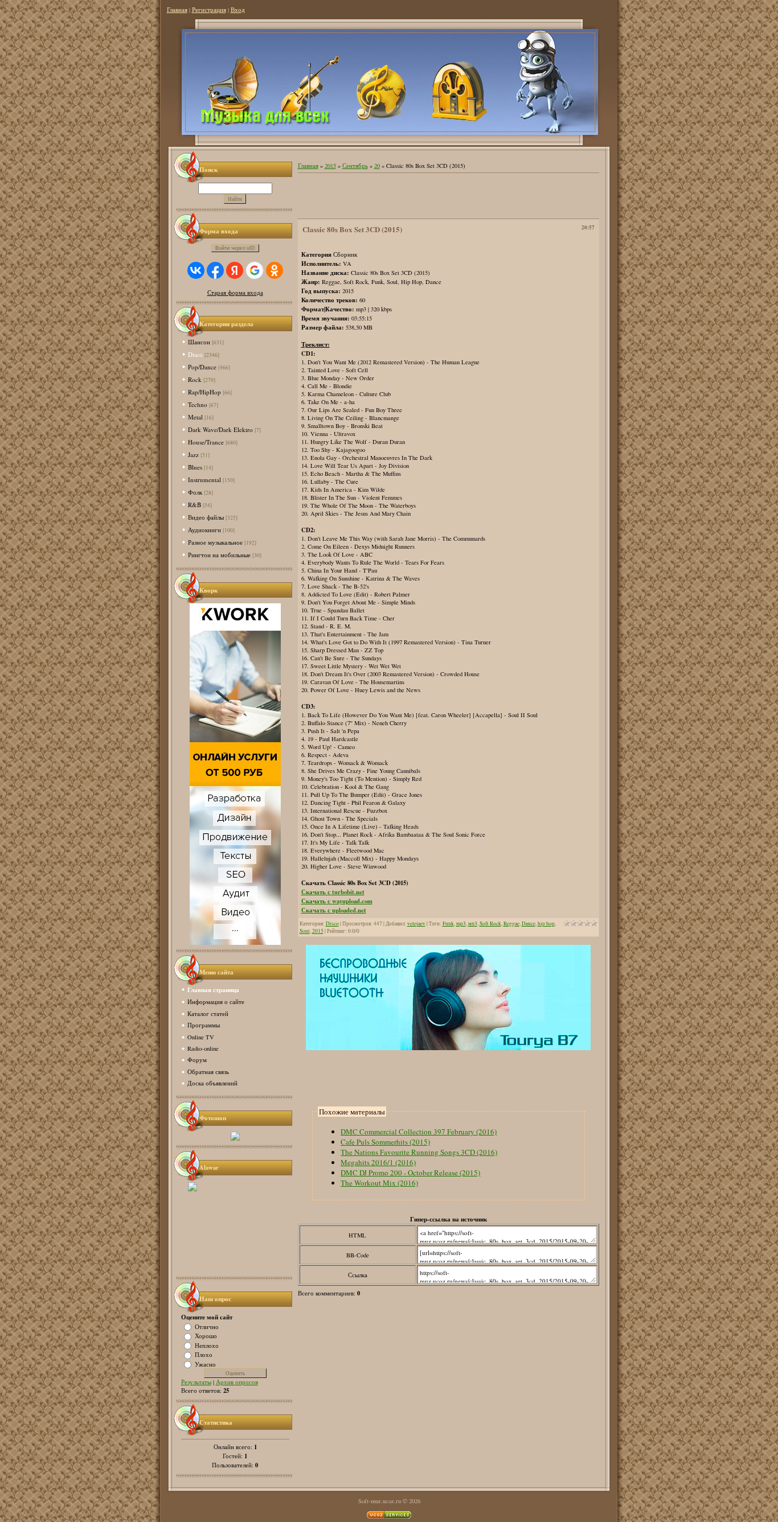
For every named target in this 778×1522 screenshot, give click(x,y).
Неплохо (207, 1345)
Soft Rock (490, 923)
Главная (177, 10)
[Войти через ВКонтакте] (195, 270)
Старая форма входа (235, 293)
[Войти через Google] (254, 270)
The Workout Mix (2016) (379, 1183)
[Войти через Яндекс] (234, 270)
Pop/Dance (202, 367)
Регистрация (209, 10)
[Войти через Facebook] (215, 270)
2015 (330, 166)
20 (377, 166)
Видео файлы (206, 517)
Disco (195, 354)
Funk (448, 923)
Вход (238, 10)
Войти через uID (235, 248)
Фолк (195, 492)
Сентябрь (355, 166)
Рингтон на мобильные (219, 554)
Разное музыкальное (215, 542)
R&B (194, 504)
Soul (305, 931)
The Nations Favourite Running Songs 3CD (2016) (419, 1152)
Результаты (196, 1382)
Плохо (203, 1355)
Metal (195, 417)
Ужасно (205, 1364)
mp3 (461, 923)
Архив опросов (237, 1382)
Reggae (511, 923)
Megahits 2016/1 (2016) (378, 1162)
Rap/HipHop (204, 392)
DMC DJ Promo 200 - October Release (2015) (410, 1172)
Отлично (207, 1326)
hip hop (546, 923)
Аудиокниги (204, 529)
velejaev (416, 923)
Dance (528, 923)
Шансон (199, 342)
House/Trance (206, 442)
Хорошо (206, 1336)
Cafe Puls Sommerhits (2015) (385, 1142)
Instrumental (204, 479)
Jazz (193, 454)
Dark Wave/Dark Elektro (220, 429)
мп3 (472, 923)
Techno (197, 404)
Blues (195, 467)
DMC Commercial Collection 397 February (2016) (419, 1131)
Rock (195, 379)
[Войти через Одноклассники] (274, 270)
